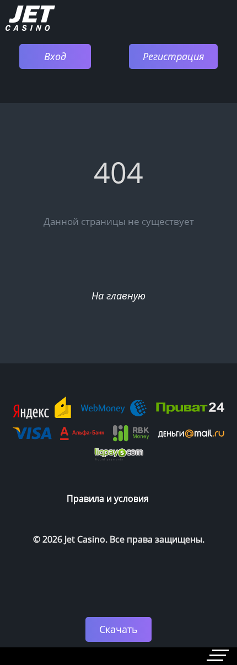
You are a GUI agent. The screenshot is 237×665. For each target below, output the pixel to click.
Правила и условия (108, 498)
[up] (195, 582)
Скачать (118, 629)
